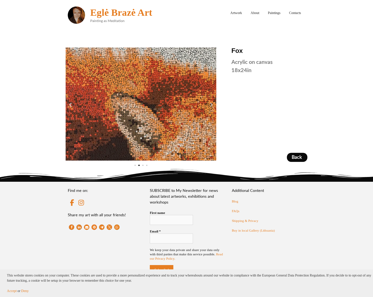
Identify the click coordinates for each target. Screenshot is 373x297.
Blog (235, 201)
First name (157, 213)
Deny (25, 291)
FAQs (235, 211)
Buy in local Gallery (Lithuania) (253, 230)
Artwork (236, 13)
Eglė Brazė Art (121, 12)
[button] (70, 104)
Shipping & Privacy (245, 221)
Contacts (295, 13)
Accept (12, 291)
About (255, 13)
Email (155, 231)
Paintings (274, 13)
